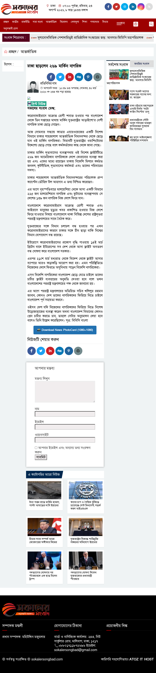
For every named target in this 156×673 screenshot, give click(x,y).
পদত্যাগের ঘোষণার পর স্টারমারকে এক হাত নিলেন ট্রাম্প (43, 576)
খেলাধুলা (75, 22)
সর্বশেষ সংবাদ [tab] (118, 64)
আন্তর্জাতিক (51, 22)
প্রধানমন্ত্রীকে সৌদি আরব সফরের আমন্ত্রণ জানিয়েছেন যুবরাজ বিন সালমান (140, 124)
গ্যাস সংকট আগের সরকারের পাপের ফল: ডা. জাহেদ (141, 94)
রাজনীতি (25, 22)
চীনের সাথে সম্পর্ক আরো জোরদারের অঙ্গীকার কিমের (43, 540)
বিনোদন (64, 22)
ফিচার (105, 22)
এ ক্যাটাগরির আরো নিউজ (44, 474)
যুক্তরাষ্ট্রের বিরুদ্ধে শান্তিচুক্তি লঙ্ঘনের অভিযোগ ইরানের (84, 540)
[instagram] (124, 6)
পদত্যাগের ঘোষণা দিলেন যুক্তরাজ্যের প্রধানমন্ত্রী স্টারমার (83, 576)
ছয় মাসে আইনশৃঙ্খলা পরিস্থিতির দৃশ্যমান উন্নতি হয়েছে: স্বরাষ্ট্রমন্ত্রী (141, 140)
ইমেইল (39, 422)
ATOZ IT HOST (141, 659)
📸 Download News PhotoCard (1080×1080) (65, 330)
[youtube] (141, 6)
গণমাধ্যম (94, 22)
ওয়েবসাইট (42, 435)
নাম (37, 409)
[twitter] (116, 6)
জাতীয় (15, 22)
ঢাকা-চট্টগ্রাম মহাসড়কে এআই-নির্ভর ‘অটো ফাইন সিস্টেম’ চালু (141, 109)
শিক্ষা (84, 22)
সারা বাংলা (38, 22)
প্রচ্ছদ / (13, 51)
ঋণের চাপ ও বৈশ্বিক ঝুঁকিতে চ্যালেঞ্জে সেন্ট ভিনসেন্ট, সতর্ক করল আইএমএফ (86, 505)
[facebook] (108, 6)
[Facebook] (51, 77)
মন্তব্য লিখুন (42, 378)
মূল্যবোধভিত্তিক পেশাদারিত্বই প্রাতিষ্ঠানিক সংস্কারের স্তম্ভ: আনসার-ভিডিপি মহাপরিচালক (83, 37)
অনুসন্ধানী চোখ (10, 28)
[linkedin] (132, 6)
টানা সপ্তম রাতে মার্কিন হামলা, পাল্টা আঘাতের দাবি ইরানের (44, 503)
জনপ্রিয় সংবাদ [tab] (141, 64)
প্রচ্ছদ (6, 22)
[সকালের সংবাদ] (19, 9)
